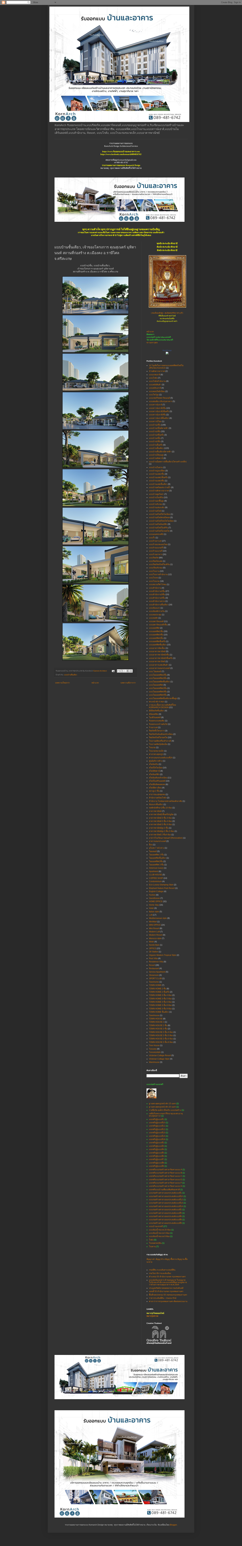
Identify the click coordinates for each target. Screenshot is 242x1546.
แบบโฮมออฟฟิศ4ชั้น (158, 695)
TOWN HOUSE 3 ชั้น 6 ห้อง (161, 1039)
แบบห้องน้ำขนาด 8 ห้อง (159, 1236)
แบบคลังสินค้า (155, 385)
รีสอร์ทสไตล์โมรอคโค (158, 737)
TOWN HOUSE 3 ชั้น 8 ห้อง (161, 1042)
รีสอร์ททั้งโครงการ (156, 731)
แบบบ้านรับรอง (155, 504)
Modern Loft (154, 932)
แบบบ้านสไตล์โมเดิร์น (158, 527)
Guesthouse (154, 898)
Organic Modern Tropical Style (162, 955)
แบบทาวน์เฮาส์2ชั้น (157, 408)
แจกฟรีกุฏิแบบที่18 (157, 1139)
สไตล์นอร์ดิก (154, 774)
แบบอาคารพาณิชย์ (157, 651)
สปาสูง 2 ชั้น (154, 791)
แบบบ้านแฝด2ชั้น (156, 474)
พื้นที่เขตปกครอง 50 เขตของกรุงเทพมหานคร (168, 1295)
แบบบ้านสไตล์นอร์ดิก (158, 524)
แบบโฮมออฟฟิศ (156, 685)
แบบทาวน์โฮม (155, 421)
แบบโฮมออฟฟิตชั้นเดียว (159, 681)
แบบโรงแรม (154, 581)
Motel (151, 942)
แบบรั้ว (152, 538)
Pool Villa (153, 958)
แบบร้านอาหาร (155, 554)
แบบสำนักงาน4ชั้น (157, 598)
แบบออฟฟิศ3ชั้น (156, 635)
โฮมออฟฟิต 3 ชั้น (156, 855)
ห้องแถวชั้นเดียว (156, 804)
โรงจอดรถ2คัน (155, 1243)
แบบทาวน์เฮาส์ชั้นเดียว (159, 418)
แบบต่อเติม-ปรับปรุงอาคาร (160, 401)
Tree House (154, 1045)
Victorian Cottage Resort (160, 1055)
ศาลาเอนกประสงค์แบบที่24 (160, 758)
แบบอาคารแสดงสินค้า (158, 665)
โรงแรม (152, 747)
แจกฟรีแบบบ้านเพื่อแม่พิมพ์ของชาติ (164, 1189)
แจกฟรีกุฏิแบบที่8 (156, 1163)
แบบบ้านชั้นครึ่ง (156, 445)
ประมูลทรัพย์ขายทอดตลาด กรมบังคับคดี (166, 1288)
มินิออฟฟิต (153, 714)
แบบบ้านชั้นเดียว (70, 675)
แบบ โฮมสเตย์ (155, 671)
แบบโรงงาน (154, 571)
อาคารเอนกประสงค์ (157, 841)
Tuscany (153, 1049)
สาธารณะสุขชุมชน (157, 794)
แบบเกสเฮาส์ (154, 374)
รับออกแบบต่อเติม (156, 721)
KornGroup (167, 350)
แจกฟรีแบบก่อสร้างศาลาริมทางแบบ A (165, 1169)
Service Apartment (157, 972)
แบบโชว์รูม (154, 395)
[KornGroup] (167, 354)
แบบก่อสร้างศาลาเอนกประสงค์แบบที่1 (165, 1193)
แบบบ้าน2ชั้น (155, 425)
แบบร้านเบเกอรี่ (155, 551)
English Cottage (156, 891)
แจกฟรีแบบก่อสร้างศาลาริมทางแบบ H (165, 1186)
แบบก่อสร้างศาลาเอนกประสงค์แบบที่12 (166, 1199)
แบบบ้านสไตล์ (155, 511)
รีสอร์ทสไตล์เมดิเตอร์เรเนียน (161, 734)
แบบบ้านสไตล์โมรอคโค (159, 531)
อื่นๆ (150, 845)
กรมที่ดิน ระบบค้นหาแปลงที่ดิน (162, 1270)
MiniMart (153, 922)
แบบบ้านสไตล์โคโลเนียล (159, 514)
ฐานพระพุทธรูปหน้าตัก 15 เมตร (162, 1103)
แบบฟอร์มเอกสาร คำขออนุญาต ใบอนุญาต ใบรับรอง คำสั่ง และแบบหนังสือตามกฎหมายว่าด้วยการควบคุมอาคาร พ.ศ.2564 (168, 1282)
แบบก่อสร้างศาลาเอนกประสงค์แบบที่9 (165, 1223)
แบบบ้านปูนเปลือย (157, 471)
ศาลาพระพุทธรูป (156, 754)
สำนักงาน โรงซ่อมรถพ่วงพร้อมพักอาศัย (165, 801)
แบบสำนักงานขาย (157, 601)
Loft (150, 915)
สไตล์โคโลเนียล (155, 768)
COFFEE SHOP (156, 878)
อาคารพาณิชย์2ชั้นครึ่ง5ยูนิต (161, 814)
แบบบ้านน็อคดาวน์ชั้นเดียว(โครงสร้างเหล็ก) (168, 462)
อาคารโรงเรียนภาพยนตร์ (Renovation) (166, 838)
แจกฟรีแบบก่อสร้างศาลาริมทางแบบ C (165, 1176)
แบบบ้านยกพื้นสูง (156, 501)
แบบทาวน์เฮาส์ (155, 405)
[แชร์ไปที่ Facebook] (128, 671)
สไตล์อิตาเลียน (155, 788)
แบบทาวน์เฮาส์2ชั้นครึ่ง (159, 411)
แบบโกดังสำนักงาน (157, 381)
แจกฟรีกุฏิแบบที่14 (157, 1136)
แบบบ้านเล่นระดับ (156, 507)
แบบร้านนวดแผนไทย (158, 544)
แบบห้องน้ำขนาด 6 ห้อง (159, 1233)
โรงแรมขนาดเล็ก (156, 751)
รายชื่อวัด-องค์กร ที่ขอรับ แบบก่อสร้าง (165, 1110)
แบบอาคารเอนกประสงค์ (159, 668)
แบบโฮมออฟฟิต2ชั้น (158, 675)
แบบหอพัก (153, 618)
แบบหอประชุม (155, 615)
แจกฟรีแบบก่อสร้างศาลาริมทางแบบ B (165, 1173)
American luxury (156, 868)
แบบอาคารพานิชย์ (157, 661)
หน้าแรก (95, 683)
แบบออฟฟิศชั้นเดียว (157, 645)
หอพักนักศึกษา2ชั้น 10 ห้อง (160, 808)
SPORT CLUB (155, 978)
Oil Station (153, 952)
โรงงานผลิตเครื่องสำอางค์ (160, 741)
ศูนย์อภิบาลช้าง (155, 761)
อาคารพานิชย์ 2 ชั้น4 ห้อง (160, 834)
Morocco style (155, 938)
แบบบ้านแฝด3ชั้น (156, 481)
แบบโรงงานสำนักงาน (158, 574)
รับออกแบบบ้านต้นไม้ (158, 724)
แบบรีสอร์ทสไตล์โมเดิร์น (159, 564)
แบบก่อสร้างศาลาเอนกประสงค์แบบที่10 (166, 1196)
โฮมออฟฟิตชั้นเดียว (157, 858)
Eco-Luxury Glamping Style (161, 885)
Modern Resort (155, 935)
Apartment (153, 871)
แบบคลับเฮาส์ (155, 388)
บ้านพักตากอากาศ (157, 371)
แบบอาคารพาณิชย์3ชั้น (159, 655)
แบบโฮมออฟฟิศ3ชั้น (158, 692)
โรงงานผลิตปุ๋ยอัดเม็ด (158, 744)
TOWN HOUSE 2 (156, 1022)
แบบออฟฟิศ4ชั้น (156, 638)
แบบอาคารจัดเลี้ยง (157, 648)
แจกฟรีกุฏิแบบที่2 (156, 1142)
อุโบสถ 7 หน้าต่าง (156, 848)
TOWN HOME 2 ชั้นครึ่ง (159, 992)
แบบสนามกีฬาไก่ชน (157, 584)
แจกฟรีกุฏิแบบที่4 (156, 1149)
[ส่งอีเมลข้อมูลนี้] (118, 671)
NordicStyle (154, 945)
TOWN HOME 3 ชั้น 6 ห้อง (160, 1002)
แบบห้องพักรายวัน (157, 611)
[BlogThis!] (121, 671)
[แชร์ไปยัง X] (124, 671)
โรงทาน (152, 1246)
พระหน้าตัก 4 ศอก (156, 702)
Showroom (154, 975)
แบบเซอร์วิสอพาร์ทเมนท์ (159, 398)
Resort (152, 965)
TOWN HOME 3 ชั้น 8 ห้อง (160, 1005)
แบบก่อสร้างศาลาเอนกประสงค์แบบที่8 (165, 1219)
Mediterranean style (158, 918)
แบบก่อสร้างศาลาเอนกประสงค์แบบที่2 (165, 1209)
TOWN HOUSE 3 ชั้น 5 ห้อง (161, 1035)
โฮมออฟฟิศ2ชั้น (156, 861)
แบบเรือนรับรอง (155, 568)
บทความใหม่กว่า (62, 683)
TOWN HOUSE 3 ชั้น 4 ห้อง (161, 1032)
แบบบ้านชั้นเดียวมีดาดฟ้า (160, 451)
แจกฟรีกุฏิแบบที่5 (156, 1153)
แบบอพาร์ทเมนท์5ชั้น (158, 625)
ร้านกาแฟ (153, 727)
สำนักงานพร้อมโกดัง (157, 798)
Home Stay (154, 905)
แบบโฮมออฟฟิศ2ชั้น (158, 688)
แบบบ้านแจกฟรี (156, 1226)
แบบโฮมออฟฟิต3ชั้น (158, 678)
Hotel (151, 908)
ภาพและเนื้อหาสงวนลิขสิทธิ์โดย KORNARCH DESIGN (162, 706)
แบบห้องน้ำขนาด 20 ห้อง (160, 1230)
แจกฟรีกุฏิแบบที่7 (156, 1159)
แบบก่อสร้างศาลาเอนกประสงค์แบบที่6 (165, 1216)
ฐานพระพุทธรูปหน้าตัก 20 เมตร (162, 1107)
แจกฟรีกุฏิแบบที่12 (157, 1129)
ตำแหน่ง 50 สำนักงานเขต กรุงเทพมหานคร (167, 1276)
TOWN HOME (155, 985)
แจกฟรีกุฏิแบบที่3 (156, 1146)
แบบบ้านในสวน (156, 467)
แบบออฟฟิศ (154, 628)
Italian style (154, 911)
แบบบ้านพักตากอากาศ (159, 491)
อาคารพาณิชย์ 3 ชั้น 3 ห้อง (160, 818)
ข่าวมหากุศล (152, 342)
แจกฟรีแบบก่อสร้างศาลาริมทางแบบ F (165, 1183)
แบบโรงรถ (153, 578)
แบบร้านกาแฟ (155, 541)
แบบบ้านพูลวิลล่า (156, 494)
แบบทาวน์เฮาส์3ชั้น (157, 415)
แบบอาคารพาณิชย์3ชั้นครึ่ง (161, 658)
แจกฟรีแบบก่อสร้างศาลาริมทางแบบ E (165, 1179)
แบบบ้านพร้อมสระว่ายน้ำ (160, 487)
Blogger (173, 1525)
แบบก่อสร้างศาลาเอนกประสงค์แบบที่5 (165, 1213)
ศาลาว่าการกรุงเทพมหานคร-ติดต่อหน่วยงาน (168, 1301)
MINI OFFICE (155, 925)
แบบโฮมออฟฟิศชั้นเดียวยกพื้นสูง (163, 698)
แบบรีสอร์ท (154, 558)
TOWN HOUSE (155, 1019)
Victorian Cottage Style (159, 1059)
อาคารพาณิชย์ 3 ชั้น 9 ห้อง (160, 824)
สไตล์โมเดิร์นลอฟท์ (157, 781)
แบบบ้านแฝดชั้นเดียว (158, 484)
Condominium (155, 881)
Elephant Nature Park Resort (162, 888)
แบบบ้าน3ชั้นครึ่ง (156, 435)
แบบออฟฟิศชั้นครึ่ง (157, 641)
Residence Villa (156, 962)
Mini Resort (154, 928)
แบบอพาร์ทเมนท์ (156, 621)
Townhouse (154, 1015)
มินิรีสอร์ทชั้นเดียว (156, 711)
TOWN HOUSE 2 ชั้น (158, 1025)
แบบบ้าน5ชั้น (155, 441)
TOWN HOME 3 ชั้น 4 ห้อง (160, 995)
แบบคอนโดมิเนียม (157, 391)
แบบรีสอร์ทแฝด (155, 561)
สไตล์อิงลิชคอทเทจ (157, 784)
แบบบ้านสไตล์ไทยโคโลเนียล (161, 521)
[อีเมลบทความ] (113, 671)
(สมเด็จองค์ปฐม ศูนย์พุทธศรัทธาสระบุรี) (167, 313)
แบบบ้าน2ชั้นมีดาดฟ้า (158, 428)
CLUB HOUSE (155, 875)
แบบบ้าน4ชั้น (155, 438)
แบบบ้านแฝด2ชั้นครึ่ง (158, 477)
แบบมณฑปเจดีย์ (156, 534)
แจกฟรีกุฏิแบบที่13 (157, 1132)
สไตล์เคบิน (153, 764)
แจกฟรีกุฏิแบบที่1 (156, 1119)
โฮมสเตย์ (153, 851)
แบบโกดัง (153, 378)
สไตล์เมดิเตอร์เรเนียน (158, 778)
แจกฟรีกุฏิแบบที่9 (156, 1166)
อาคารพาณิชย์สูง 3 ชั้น (158, 828)
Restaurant (154, 968)
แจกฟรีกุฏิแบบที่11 (157, 1126)
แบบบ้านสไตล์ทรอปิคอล (159, 517)
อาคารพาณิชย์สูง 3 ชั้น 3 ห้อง (161, 831)
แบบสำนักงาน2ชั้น (157, 591)
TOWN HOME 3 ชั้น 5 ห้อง (160, 999)
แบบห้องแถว (154, 608)
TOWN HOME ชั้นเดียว (159, 1012)
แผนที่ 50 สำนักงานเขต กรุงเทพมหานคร (166, 1291)
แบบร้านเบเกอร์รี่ (156, 548)
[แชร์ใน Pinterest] (131, 671)
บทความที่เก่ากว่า (128, 683)
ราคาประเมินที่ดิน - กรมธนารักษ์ (162, 1298)
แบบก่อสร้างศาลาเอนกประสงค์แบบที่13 (166, 1203)
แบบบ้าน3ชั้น (155, 431)
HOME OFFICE (155, 901)
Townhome (154, 982)
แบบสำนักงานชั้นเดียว (158, 604)
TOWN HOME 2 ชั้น (157, 988)
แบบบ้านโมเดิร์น (156, 497)
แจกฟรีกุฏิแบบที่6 (156, 1156)
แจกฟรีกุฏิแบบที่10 (157, 1122)
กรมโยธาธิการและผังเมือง (160, 1273)
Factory (152, 895)
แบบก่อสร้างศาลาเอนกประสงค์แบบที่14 (166, 1206)
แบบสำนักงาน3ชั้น (157, 594)
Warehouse (154, 1062)
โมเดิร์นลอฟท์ (155, 717)
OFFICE (152, 948)
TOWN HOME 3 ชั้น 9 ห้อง (160, 1009)
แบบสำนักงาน (155, 588)
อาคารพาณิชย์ (155, 811)
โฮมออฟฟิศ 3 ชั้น (156, 865)
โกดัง (151, 1240)
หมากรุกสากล (152, 1316)
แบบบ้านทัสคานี (156, 458)
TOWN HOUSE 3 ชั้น (158, 1029)
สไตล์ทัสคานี (154, 771)
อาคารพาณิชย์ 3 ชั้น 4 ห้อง (160, 821)
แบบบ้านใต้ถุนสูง (156, 455)
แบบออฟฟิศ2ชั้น (156, 631)
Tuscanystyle (155, 1052)
